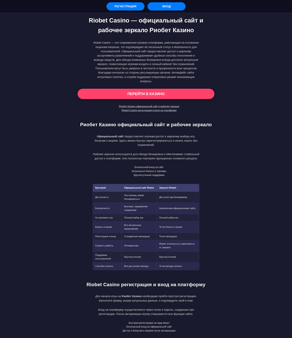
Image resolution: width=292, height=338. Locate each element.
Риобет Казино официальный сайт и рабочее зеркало (149, 106)
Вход (166, 6)
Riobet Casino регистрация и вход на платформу (149, 110)
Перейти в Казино (146, 94)
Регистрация (125, 6)
